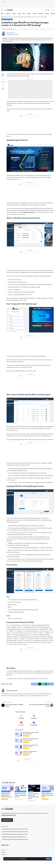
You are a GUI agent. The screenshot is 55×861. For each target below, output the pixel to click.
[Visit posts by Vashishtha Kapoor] (3, 690)
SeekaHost (11, 486)
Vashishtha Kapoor (10, 32)
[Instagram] (34, 717)
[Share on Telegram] (49, 684)
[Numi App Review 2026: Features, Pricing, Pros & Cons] (7, 788)
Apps (3, 791)
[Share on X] (10, 29)
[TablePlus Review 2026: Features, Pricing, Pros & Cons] (18, 746)
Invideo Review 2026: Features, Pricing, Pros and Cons (21, 795)
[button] (48, 858)
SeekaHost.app (12, 140)
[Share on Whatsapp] (12, 29)
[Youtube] (21, 723)
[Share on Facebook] (8, 29)
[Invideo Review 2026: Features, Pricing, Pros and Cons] (21, 788)
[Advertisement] (30, 89)
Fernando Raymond (28, 212)
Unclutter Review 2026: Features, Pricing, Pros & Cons (15, 831)
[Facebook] (21, 717)
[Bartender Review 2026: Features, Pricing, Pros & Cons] (18, 734)
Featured (4, 19)
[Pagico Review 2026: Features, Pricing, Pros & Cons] (18, 753)
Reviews (10, 19)
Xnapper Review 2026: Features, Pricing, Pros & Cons (48, 795)
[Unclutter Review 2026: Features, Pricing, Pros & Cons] (18, 740)
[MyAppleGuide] (8, 10)
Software (23, 791)
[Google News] (34, 723)
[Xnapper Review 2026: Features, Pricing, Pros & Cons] (48, 788)
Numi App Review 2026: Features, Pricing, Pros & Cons (6, 795)
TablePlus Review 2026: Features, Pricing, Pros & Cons (15, 834)
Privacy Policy (22, 858)
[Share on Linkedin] (46, 684)
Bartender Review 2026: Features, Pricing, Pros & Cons (15, 829)
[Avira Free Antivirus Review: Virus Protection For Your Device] (34, 788)
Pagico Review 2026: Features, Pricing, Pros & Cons (14, 836)
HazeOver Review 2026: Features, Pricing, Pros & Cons (15, 839)
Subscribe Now (7, 820)
